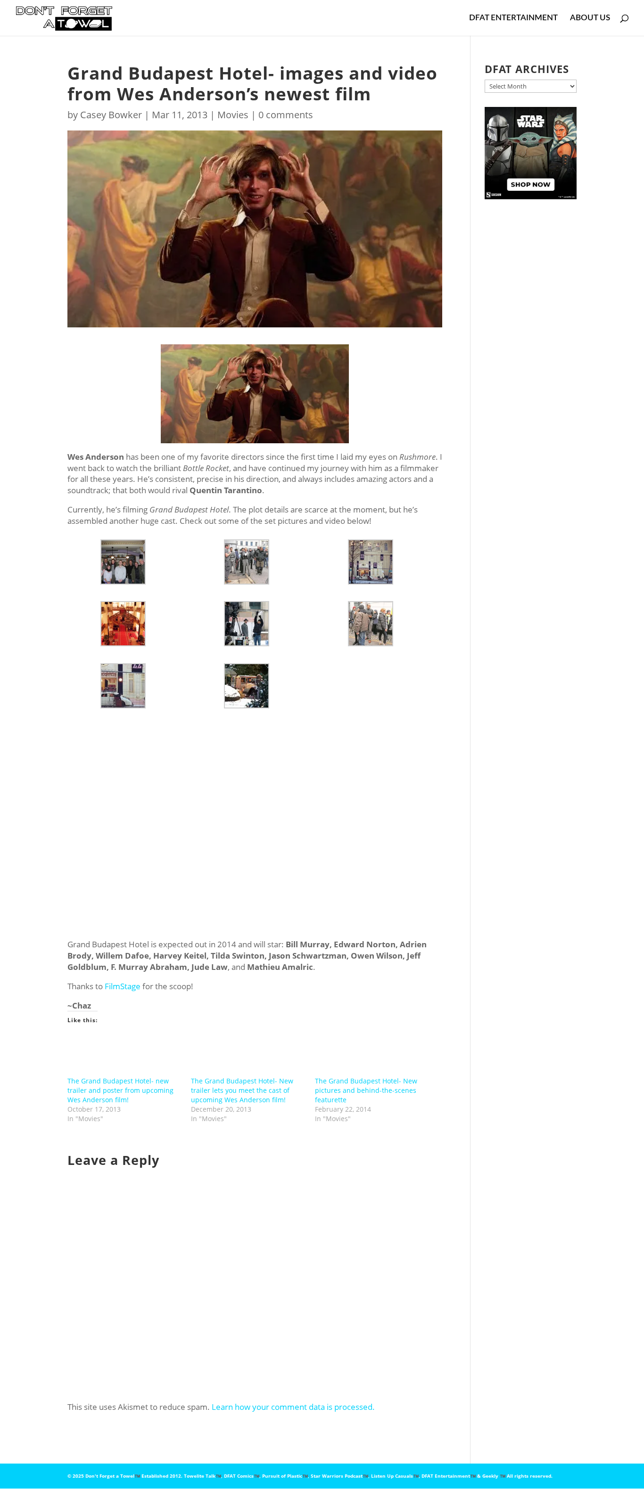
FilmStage (122, 986)
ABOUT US (590, 18)
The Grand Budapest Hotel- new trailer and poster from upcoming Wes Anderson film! (120, 1090)
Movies (232, 114)
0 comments (285, 114)
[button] (129, 562)
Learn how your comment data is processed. (293, 1406)
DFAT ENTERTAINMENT (513, 18)
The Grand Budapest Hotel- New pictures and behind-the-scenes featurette (366, 1090)
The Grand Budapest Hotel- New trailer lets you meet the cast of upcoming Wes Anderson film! (242, 1090)
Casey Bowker (111, 114)
